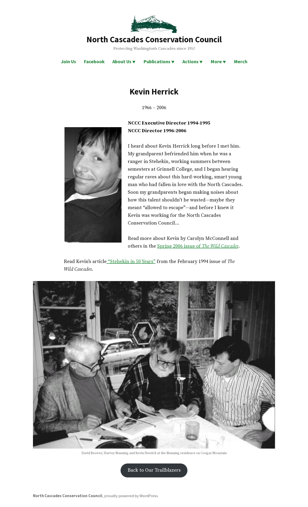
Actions (190, 61)
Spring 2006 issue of (197, 246)
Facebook (94, 61)
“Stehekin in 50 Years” (131, 262)
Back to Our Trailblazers (154, 470)
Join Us (68, 61)
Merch (240, 61)
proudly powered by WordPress (131, 495)
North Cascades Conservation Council (154, 39)
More (216, 61)
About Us (121, 61)
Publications (156, 61)
